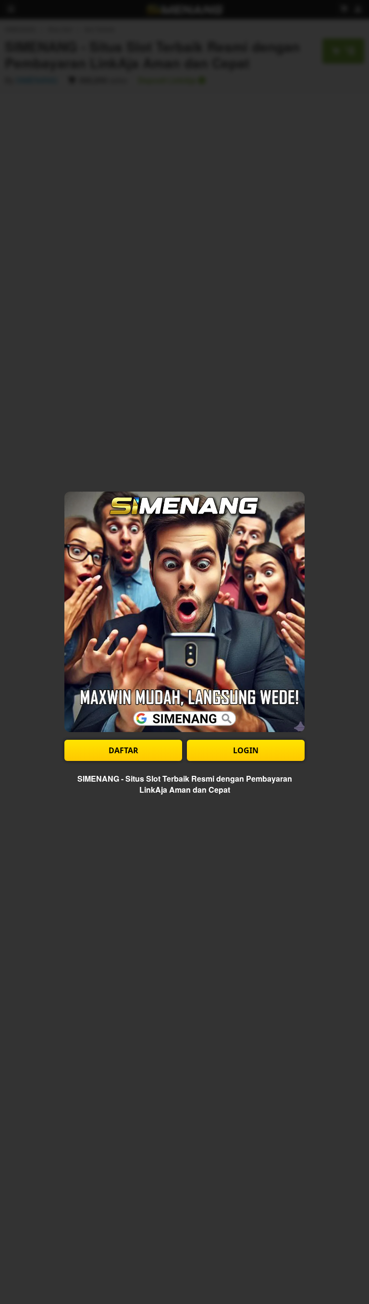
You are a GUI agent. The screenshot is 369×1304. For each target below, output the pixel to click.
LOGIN (245, 750)
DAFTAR (123, 750)
